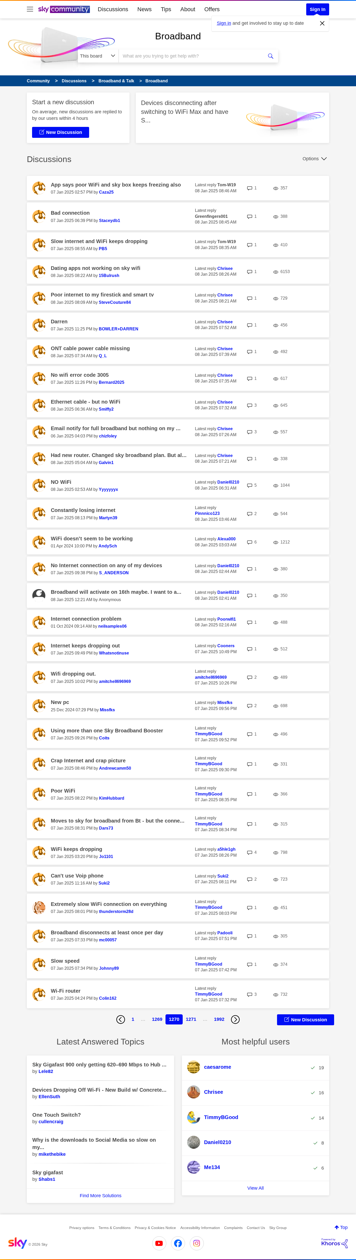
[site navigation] (30, 9)
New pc (60, 702)
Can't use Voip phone (77, 876)
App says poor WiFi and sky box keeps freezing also (116, 185)
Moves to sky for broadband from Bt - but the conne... (118, 821)
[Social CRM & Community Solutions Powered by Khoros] (335, 1243)
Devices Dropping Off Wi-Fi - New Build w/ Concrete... (99, 1090)
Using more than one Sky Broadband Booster (107, 730)
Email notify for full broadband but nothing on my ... (116, 428)
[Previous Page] (120, 1019)
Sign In (318, 9)
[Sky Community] (64, 9)
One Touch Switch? (56, 1115)
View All (255, 1188)
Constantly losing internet (83, 510)
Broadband (178, 36)
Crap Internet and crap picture (88, 760)
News (144, 9)
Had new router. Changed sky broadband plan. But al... (119, 455)
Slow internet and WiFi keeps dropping (99, 241)
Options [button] (311, 158)
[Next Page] (235, 1019)
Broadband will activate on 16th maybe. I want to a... (116, 592)
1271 (191, 1019)
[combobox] (190, 56)
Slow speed (65, 961)
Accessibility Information (200, 1228)
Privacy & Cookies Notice (155, 1228)
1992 (219, 1019)
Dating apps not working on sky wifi (95, 268)
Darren (59, 321)
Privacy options (81, 1228)
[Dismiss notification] (322, 23)
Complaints (233, 1228)
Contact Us (256, 1228)
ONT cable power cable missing (90, 348)
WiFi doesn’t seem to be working (92, 538)
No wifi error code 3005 (80, 375)
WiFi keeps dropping (76, 849)
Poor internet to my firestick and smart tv (102, 295)
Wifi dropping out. (73, 674)
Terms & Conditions (115, 1228)
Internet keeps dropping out (85, 645)
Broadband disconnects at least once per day (107, 932)
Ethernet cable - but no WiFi (85, 402)
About (187, 9)
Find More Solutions (100, 1195)
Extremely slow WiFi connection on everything (109, 904)
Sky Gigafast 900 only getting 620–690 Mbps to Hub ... (99, 1064)
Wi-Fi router (66, 991)
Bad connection (70, 213)
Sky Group (278, 1228)
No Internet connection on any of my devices (106, 565)
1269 (157, 1019)
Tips (166, 9)
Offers (212, 9)
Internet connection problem (86, 619)
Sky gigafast (47, 1172)
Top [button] (344, 1227)
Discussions (113, 9)
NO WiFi (61, 482)
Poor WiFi (63, 791)
